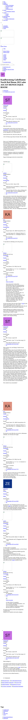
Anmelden (5, 25)
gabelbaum (5, 711)
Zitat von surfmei (9, 281)
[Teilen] (1, 94)
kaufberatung (6, 709)
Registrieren (5, 27)
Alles (4, 48)
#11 (7, 659)
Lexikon (5, 58)
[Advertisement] (11, 393)
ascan (4, 714)
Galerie (4, 57)
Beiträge (5, 110)
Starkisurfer (5, 90)
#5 (6, 345)
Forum (4, 56)
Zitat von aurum (9, 600)
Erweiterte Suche (7, 62)
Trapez (13, 560)
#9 (6, 545)
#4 (6, 277)
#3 (6, 239)
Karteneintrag (6, 180)
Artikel (4, 54)
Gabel (23, 303)
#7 (6, 470)
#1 (6, 123)
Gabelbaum (5, 129)
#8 (6, 502)
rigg (4, 712)
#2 (6, 193)
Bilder (4, 496)
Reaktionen (5, 255)
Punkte (4, 108)
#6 (6, 431)
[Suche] (1, 45)
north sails (5, 713)
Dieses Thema (6, 51)
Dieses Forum (6, 52)
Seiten (4, 59)
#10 (7, 595)
